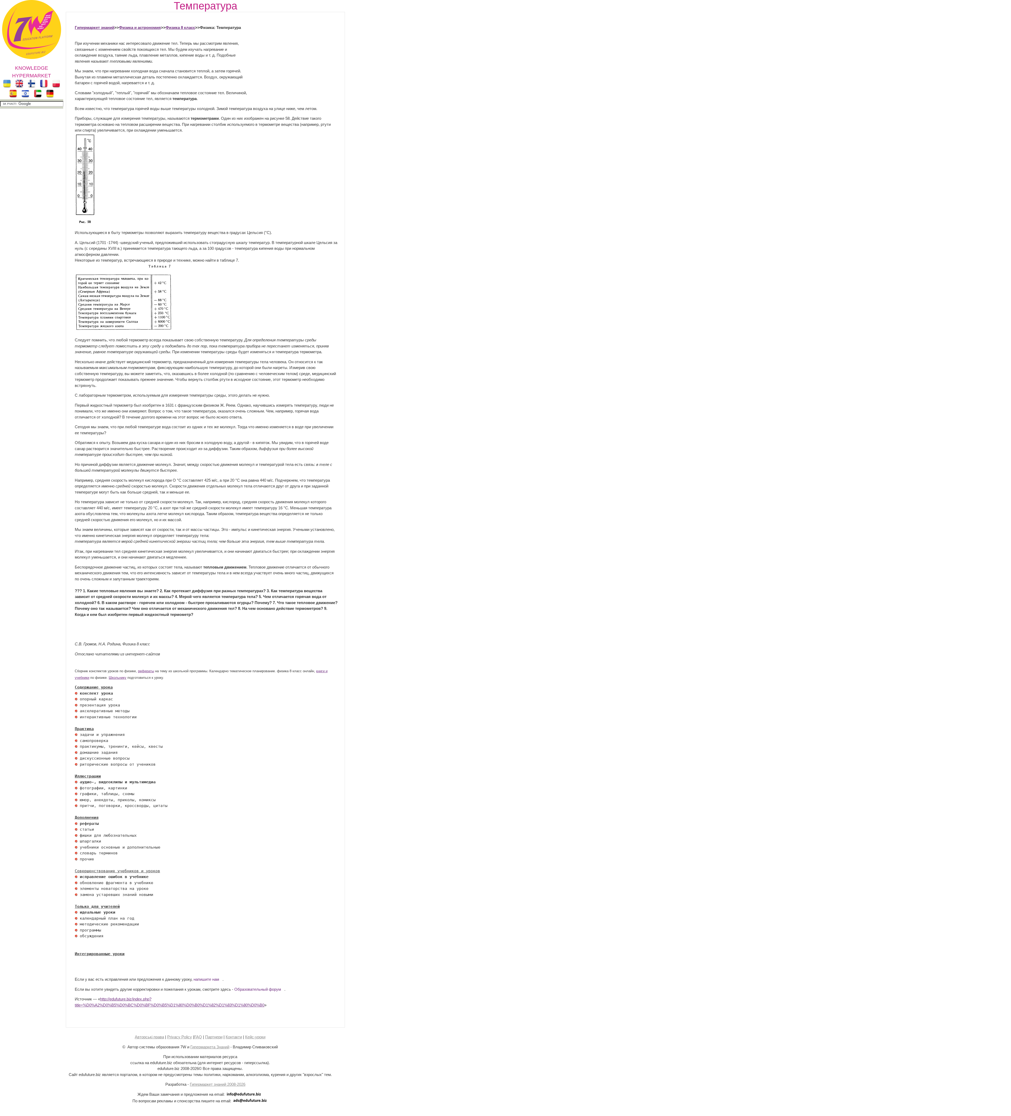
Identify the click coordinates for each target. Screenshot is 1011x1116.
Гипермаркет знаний (94, 27)
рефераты (146, 671)
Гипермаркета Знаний (209, 1047)
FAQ (198, 1037)
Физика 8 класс (180, 27)
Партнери (213, 1037)
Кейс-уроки (255, 1037)
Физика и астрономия (140, 27)
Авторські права (149, 1037)
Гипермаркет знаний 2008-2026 (217, 1084)
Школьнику (117, 678)
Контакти (234, 1037)
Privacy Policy (179, 1037)
